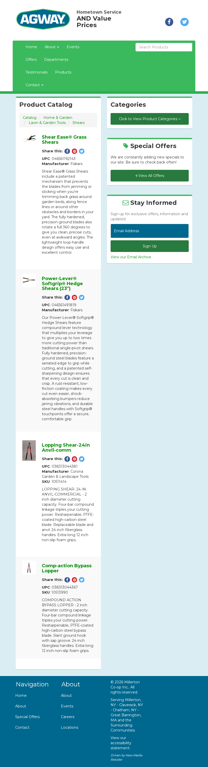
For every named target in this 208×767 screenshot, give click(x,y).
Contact (22, 727)
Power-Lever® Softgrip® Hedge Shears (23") (62, 283)
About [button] (51, 47)
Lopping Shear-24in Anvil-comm (66, 447)
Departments (56, 59)
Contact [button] (33, 85)
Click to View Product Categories (148, 119)
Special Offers (27, 717)
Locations (69, 727)
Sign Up (150, 246)
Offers (31, 59)
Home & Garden (57, 117)
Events (73, 47)
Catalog (30, 117)
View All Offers (150, 175)
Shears (78, 122)
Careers (67, 717)
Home (31, 47)
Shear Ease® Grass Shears (64, 139)
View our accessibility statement (121, 743)
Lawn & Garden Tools (47, 122)
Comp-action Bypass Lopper (67, 568)
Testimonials (36, 72)
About (20, 706)
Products (63, 72)
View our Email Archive (131, 257)
